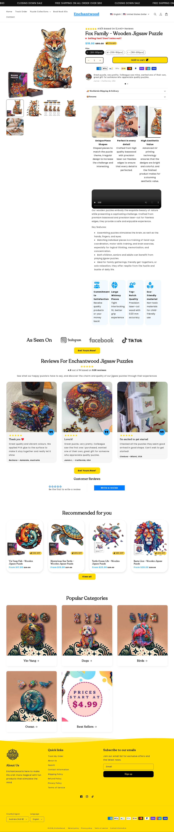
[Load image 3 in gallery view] (52, 108)
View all (87, 576)
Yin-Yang (30, 661)
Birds (140, 661)
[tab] (125, 84)
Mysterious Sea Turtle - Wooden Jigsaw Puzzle (62, 562)
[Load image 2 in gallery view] (33, 108)
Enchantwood (59, 828)
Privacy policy (86, 828)
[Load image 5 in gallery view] (15, 126)
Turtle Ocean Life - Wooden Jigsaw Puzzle (106, 562)
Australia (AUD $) (16, 819)
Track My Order (55, 756)
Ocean (29, 727)
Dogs (85, 661)
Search (51, 765)
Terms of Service (56, 787)
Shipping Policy (55, 774)
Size (87, 48)
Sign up (128, 774)
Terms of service (101, 828)
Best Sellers (85, 727)
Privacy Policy (55, 783)
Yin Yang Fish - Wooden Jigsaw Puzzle (21, 562)
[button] (129, 14)
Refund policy (73, 828)
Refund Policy (55, 778)
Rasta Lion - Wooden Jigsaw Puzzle (148, 562)
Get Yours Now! (87, 350)
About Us (52, 760)
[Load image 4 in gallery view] (70, 108)
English (36, 819)
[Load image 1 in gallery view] (15, 108)
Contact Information (58, 769)
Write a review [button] (109, 487)
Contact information (118, 828)
